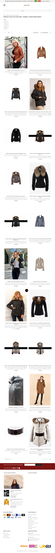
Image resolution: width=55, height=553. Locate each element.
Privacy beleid (30, 524)
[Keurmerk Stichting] (33, 546)
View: (5, 32)
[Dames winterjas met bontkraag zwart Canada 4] (16, 305)
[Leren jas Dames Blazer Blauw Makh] (40, 221)
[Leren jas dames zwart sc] (16, 264)
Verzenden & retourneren (33, 522)
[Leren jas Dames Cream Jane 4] (40, 264)
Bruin (7, 25)
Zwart (7, 22)
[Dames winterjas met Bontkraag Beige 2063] (40, 431)
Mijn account (5, 533)
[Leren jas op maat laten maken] (6, 493)
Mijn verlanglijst (6, 537)
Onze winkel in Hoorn (32, 527)
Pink (6, 21)
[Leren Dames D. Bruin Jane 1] (16, 178)
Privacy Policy (30, 520)
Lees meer (13, 496)
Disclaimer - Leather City (33, 518)
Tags (7, 15)
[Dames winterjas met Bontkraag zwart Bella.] (40, 305)
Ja (35, 1)
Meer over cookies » (45, 1)
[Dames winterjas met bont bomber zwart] (40, 94)
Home (4, 15)
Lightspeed (36, 550)
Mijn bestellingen (6, 534)
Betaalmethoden (31, 521)
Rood (7, 24)
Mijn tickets (5, 536)
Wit (6, 29)
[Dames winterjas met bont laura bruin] (40, 390)
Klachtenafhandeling (32, 514)
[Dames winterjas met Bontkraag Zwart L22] (16, 94)
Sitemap (29, 525)
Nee (39, 1)
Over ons (30, 515)
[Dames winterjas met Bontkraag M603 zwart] (40, 178)
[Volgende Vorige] (50, 459)
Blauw (7, 27)
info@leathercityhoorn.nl (34, 540)
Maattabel (30, 528)
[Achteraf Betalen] (24, 546)
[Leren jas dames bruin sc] (16, 52)
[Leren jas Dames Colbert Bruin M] (40, 52)
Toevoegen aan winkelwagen (16, 67)
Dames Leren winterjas (14, 15)
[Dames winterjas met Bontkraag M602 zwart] (16, 136)
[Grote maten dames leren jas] (6, 502)
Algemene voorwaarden (32, 517)
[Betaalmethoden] (5, 514)
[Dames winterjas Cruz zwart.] (16, 390)
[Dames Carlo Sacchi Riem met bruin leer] (16, 431)
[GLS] (45, 546)
